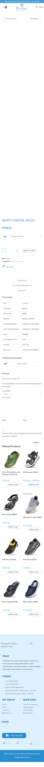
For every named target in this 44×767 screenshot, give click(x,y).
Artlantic (27, 757)
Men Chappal (19, 261)
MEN (12, 261)
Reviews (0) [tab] (22, 290)
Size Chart (9, 267)
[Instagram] (11, 728)
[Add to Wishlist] (17, 250)
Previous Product (11, 18)
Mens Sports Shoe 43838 (32, 517)
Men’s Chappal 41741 (10, 602)
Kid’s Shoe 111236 (9, 559)
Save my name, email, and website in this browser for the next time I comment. (22, 434)
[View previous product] (3, 18)
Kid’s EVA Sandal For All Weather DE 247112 (11, 473)
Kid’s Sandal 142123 (30, 472)
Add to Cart (13, 484)
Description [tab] (22, 281)
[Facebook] (5, 728)
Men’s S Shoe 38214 (30, 602)
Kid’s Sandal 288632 (9, 514)
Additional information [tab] (22, 285)
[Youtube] (17, 728)
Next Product (34, 18)
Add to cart (29, 251)
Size (5, 236)
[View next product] (40, 18)
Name (5, 420)
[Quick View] (6, 484)
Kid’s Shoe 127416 (30, 559)
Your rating (6, 391)
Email (25, 420)
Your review (7, 397)
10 (18, 364)
